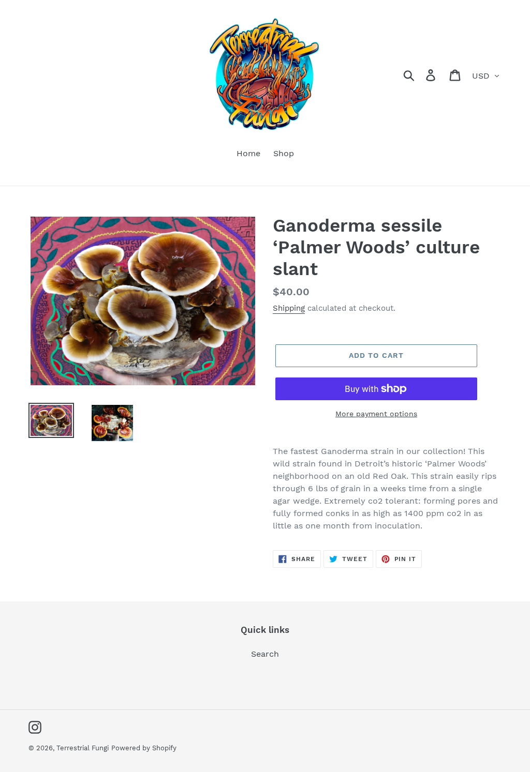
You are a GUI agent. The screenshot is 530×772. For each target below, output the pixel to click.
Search (265, 654)
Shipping (289, 308)
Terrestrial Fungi (82, 748)
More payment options (376, 414)
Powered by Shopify (143, 748)
